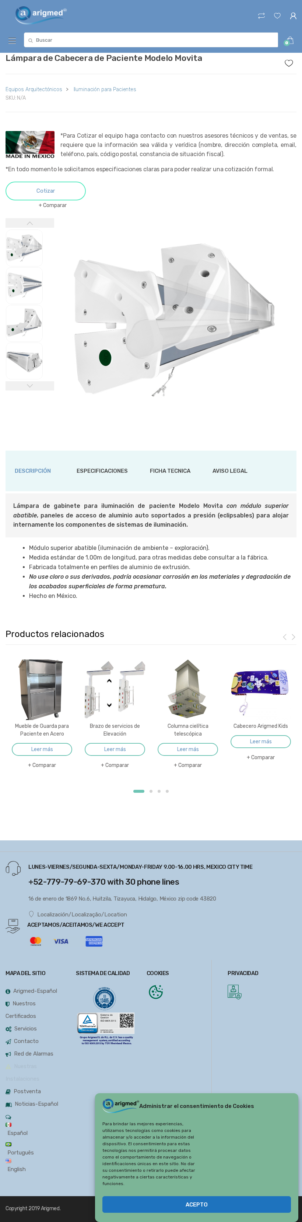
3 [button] (159, 791)
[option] (175, 319)
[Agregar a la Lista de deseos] (291, 61)
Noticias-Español (36, 1104)
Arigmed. (50, 1208)
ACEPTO (197, 1204)
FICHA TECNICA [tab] (170, 471)
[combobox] (151, 39)
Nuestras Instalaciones (22, 1072)
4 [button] (167, 791)
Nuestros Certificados (21, 1009)
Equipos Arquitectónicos (34, 89)
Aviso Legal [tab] (230, 471)
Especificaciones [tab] (102, 471)
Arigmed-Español (35, 991)
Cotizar (45, 190)
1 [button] (138, 791)
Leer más (42, 749)
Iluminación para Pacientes (105, 89)
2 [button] (151, 791)
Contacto (26, 1041)
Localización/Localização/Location (82, 914)
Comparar (55, 205)
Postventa (27, 1091)
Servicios (25, 1028)
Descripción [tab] (33, 471)
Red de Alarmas (33, 1053)
